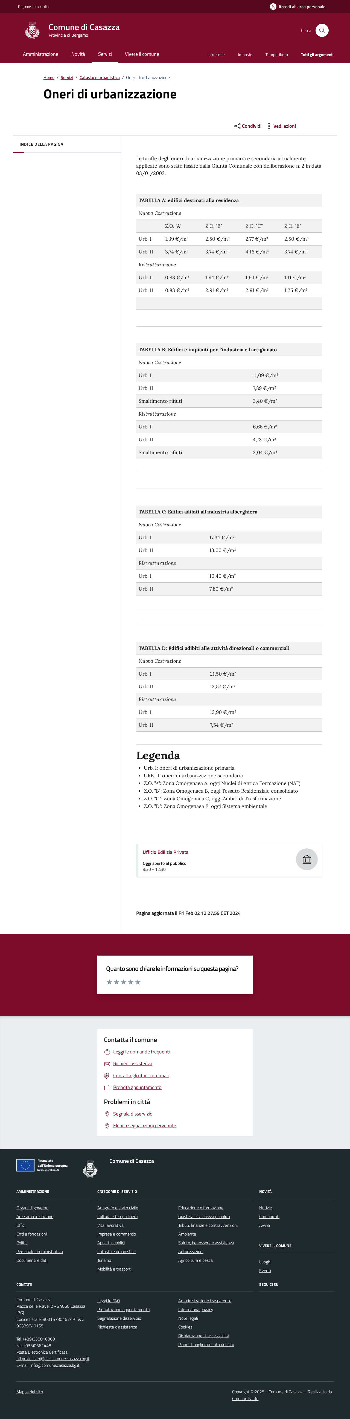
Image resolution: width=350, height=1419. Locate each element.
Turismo (104, 1260)
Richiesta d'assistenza (117, 1327)
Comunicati (269, 1216)
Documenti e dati (31, 1260)
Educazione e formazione (200, 1207)
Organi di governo (32, 1207)
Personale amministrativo (39, 1251)
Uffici (20, 1225)
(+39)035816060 (39, 1339)
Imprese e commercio (116, 1234)
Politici (22, 1242)
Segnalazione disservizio (119, 1318)
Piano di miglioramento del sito (206, 1344)
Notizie (265, 1207)
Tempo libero (277, 54)
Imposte (245, 54)
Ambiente (187, 1234)
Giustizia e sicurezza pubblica (204, 1216)
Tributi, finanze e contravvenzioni (208, 1225)
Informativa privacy (195, 1309)
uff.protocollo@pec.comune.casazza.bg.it (52, 1358)
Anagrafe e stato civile (117, 1207)
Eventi (265, 1270)
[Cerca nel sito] (322, 30)
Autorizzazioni (190, 1251)
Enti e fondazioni (31, 1234)
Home (48, 77)
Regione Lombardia (33, 6)
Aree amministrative (34, 1216)
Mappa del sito (29, 1391)
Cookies (185, 1327)
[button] (297, 6)
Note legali (188, 1318)
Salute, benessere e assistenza (206, 1242)
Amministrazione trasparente (204, 1300)
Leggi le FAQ (108, 1300)
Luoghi (265, 1262)
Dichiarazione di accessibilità (203, 1335)
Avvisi (264, 1225)
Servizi (67, 77)
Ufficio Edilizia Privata (165, 852)
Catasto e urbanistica (100, 77)
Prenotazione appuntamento (123, 1309)
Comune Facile (245, 1398)
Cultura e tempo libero (117, 1216)
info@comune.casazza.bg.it (55, 1365)
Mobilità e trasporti (114, 1269)
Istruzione (216, 54)
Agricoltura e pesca (195, 1260)
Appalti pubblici (111, 1242)
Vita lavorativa (110, 1225)
